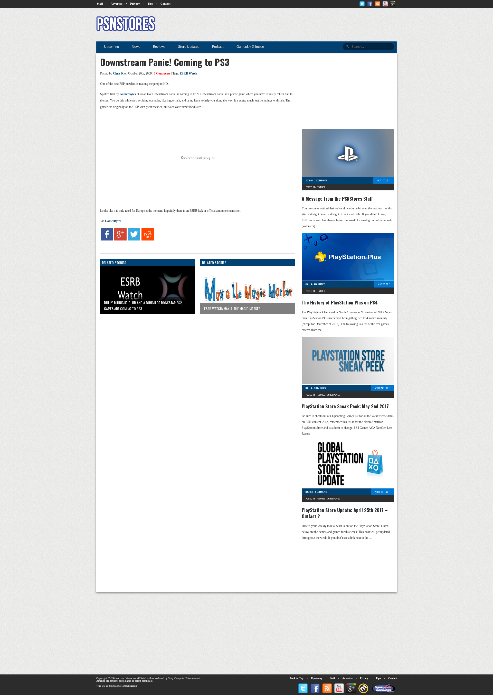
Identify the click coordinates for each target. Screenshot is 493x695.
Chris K (118, 73)
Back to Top (297, 678)
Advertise (116, 3)
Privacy (135, 3)
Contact (165, 3)
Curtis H (310, 492)
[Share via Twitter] (134, 239)
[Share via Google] (120, 239)
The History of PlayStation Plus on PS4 (340, 302)
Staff (100, 3)
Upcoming (316, 678)
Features (321, 187)
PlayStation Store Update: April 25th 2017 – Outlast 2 (345, 513)
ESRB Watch (188, 73)
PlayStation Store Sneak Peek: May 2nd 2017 (345, 406)
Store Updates (333, 394)
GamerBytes (128, 94)
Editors (309, 180)
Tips (150, 3)
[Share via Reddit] (147, 239)
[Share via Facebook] (107, 239)
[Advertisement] (303, 24)
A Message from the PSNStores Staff (337, 198)
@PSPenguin (129, 685)
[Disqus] (193, 382)
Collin (309, 284)
